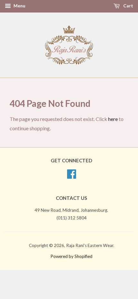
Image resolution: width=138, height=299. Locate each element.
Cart (127, 5)
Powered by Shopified (71, 256)
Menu (19, 5)
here (113, 119)
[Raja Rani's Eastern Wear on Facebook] (71, 176)
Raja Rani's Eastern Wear (89, 245)
